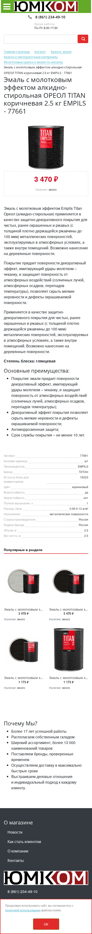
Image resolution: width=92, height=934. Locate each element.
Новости (15, 832)
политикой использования (23, 910)
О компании (18, 851)
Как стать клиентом (24, 841)
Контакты (16, 860)
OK (46, 924)
